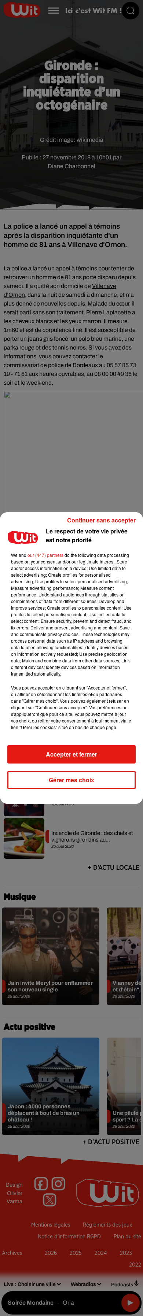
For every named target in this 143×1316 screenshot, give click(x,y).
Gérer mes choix (71, 780)
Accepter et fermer (71, 754)
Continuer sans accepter (101, 520)
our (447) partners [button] (45, 555)
